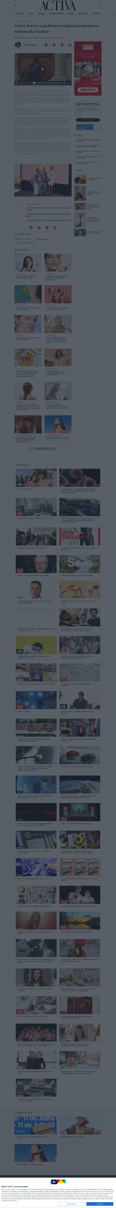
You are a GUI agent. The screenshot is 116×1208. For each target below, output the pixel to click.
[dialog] (58, 1193)
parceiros (17, 1189)
